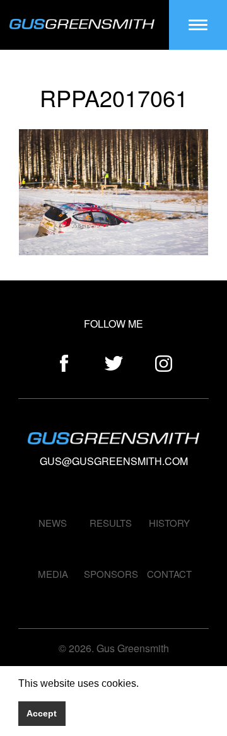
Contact (169, 573)
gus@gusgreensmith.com (114, 461)
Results (111, 522)
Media (53, 573)
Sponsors (111, 573)
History (169, 522)
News (52, 522)
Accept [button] (41, 713)
